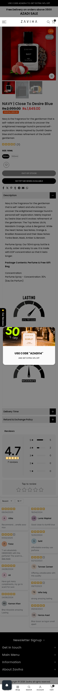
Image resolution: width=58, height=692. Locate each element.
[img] (12, 458)
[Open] (7, 685)
